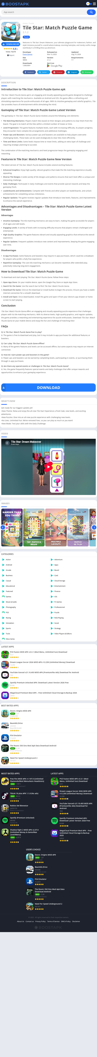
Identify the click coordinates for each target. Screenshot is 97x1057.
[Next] (94, 527)
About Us (20, 921)
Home (25, 23)
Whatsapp (88, 72)
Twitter (44, 72)
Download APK (12, 44)
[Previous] (3, 527)
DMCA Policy (66, 921)
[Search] (91, 12)
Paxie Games (27, 54)
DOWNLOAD (48, 387)
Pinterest (59, 72)
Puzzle (31, 23)
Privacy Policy (40, 921)
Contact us (30, 921)
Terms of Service (53, 921)
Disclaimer (76, 921)
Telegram (74, 72)
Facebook (30, 72)
